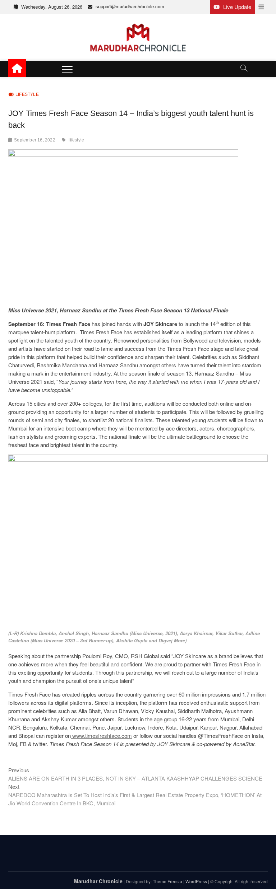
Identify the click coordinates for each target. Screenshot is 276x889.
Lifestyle (27, 94)
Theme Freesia (167, 881)
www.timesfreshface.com (101, 735)
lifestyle (76, 140)
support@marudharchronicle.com (130, 6)
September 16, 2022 (34, 140)
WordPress (196, 881)
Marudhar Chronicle (98, 881)
